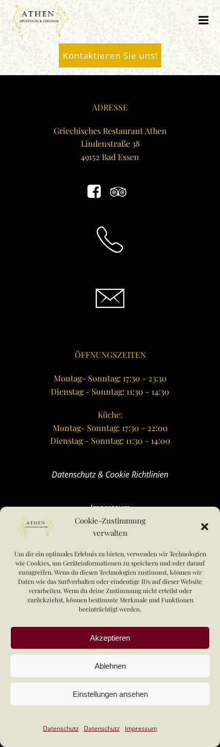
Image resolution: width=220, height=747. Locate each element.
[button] (205, 527)
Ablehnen (110, 666)
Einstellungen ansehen (110, 694)
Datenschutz (61, 728)
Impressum (141, 728)
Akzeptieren (110, 637)
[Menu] (203, 20)
